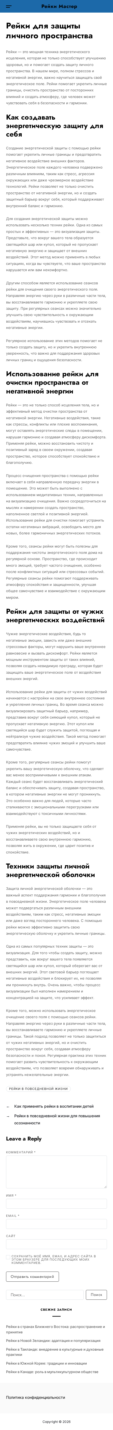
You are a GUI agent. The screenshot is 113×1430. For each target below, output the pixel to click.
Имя (11, 1195)
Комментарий (21, 1152)
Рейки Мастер (59, 6)
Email (13, 1215)
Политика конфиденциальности (35, 1397)
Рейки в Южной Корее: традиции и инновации (46, 1363)
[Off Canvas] (9, 6)
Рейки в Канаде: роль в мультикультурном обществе (52, 1372)
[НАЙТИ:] (44, 1296)
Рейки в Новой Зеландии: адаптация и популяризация (53, 1340)
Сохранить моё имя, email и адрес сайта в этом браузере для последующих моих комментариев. (54, 1259)
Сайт (11, 1236)
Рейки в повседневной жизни (38, 1089)
